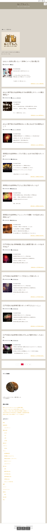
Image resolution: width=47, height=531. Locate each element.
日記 (4, 499)
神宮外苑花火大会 (7, 476)
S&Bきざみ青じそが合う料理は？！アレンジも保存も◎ (13, 414)
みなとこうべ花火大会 (16, 97)
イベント (4, 486)
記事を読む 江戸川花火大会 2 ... (37, 267)
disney (5, 448)
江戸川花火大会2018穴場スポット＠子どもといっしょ (22, 305)
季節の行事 (5, 430)
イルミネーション (6, 489)
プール (4, 450)
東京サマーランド (7, 461)
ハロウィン (5, 445)
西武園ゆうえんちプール (9, 455)
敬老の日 (4, 443)
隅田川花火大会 (7, 471)
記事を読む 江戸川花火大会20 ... (37, 296)
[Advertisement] (23, 18)
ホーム (4, 29)
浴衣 (12, 64)
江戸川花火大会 (15, 249)
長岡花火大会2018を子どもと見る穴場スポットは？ (21, 185)
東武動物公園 (6, 453)
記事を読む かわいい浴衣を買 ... (37, 83)
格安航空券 (5, 425)
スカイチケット (7, 427)
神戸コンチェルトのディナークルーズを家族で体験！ (13, 407)
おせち (5, 432)
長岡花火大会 (14, 159)
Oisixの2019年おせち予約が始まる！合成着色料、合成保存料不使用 (16, 412)
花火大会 (4, 466)
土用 (5, 438)
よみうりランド (7, 463)
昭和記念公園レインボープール (10, 458)
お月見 (5, 440)
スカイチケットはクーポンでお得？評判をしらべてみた (13, 409)
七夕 (5, 435)
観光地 (4, 491)
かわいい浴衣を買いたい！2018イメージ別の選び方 (21, 61)
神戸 (5, 494)
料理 (4, 422)
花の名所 (4, 497)
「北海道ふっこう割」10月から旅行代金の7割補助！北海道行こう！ (16, 410)
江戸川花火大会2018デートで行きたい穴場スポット (21, 276)
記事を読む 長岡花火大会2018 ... (37, 176)
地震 (4, 484)
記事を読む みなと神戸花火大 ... (37, 115)
